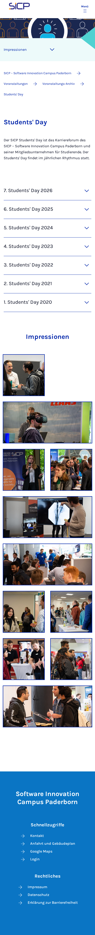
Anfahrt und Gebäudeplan (52, 843)
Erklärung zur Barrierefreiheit (53, 902)
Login (35, 859)
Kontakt (37, 835)
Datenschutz (38, 894)
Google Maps (41, 851)
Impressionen (15, 49)
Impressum (37, 887)
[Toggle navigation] (52, 49)
